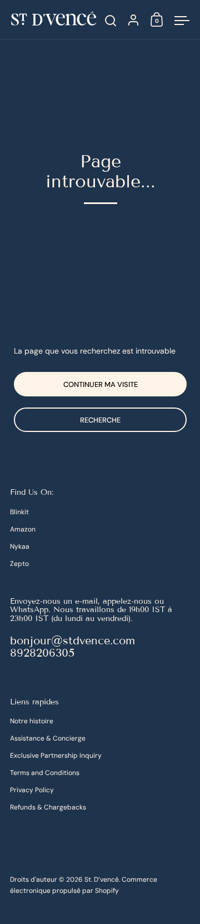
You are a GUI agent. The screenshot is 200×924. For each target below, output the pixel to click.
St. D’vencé (101, 879)
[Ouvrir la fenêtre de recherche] (111, 21)
